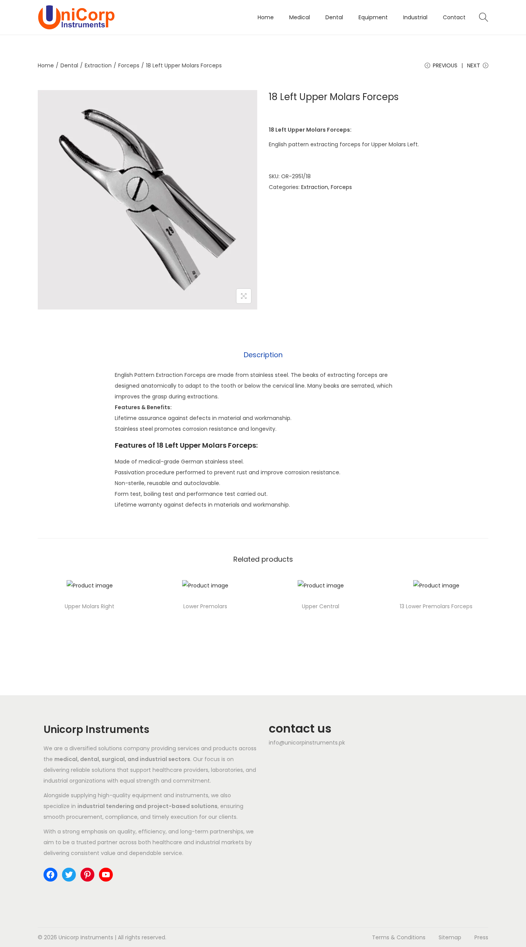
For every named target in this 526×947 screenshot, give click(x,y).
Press (481, 937)
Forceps (128, 65)
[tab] (263, 355)
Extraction (98, 65)
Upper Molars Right (89, 606)
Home (46, 65)
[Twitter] (69, 875)
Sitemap (450, 937)
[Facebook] (50, 875)
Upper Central (320, 606)
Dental (69, 65)
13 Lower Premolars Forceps (436, 606)
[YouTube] (106, 875)
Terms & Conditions (398, 937)
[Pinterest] (87, 875)
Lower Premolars (205, 606)
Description (263, 355)
